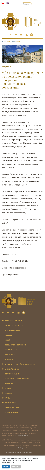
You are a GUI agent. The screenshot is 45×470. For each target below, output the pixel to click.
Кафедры (8, 393)
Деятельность (11, 403)
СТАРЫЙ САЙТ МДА (12, 408)
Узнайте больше (23, 436)
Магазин (8, 335)
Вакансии (9, 383)
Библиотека (10, 355)
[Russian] (3, 3)
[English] (8, 3)
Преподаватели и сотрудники (17, 379)
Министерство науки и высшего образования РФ (18, 452)
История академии (12, 330)
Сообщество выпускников (15, 345)
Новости (13, 42)
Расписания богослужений (16, 326)
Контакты (9, 359)
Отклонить (15, 467)
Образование (10, 388)
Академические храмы (14, 321)
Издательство (11, 350)
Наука (7, 398)
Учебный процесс (12, 369)
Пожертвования (11, 412)
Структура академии (13, 374)
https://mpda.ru (21, 448)
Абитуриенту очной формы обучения (20, 364)
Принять (6, 467)
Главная (4, 42)
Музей (7, 340)
